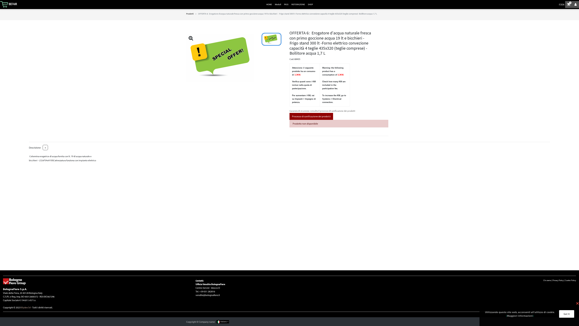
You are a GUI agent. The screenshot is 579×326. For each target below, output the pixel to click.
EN (563, 4)
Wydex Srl (26, 307)
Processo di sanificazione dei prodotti (311, 116)
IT (560, 4)
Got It (567, 313)
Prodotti (190, 13)
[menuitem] (269, 4)
